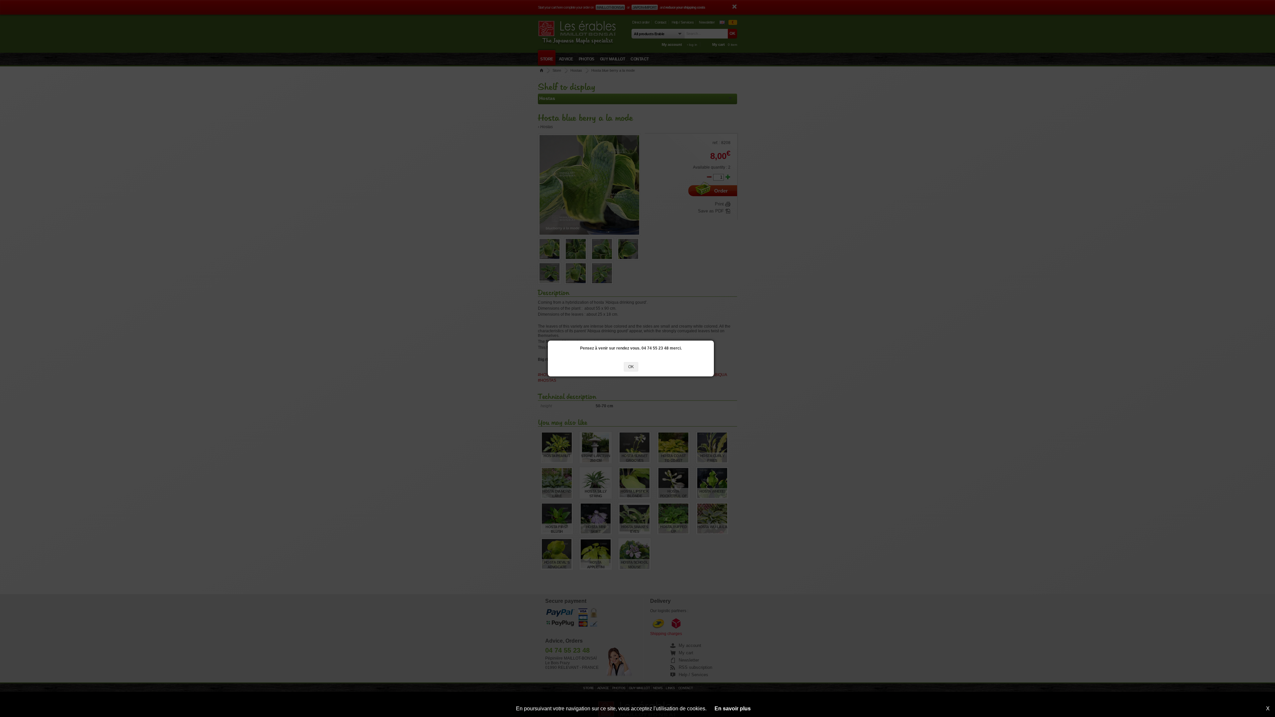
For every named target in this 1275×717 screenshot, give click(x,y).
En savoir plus (733, 708)
